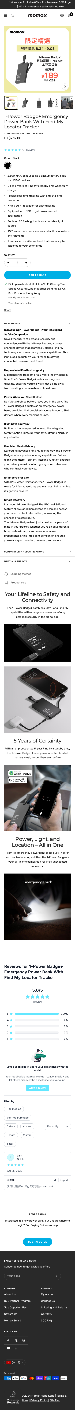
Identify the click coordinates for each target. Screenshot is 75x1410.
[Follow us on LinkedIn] (16, 1348)
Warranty (46, 1314)
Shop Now (40, 6)
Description (12, 323)
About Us (10, 1294)
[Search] (12, 15)
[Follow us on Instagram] (24, 1340)
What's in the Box (15, 561)
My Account (48, 1294)
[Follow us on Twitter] (16, 1340)
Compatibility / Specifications (24, 552)
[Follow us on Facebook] (8, 1340)
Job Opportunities (15, 1307)
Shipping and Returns (54, 1307)
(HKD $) (16, 1362)
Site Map (55, 1400)
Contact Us (48, 1300)
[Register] (55, 1276)
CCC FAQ (46, 1320)
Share (7, 310)
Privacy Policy (39, 1400)
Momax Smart (12, 1320)
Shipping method (20, 573)
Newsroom (10, 1314)
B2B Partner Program (17, 1300)
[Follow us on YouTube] (8, 1348)
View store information (20, 303)
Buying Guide (37, 1242)
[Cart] (69, 15)
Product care (18, 582)
